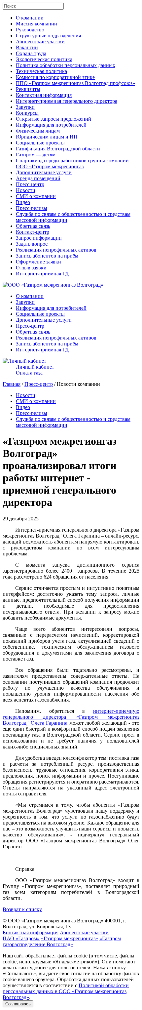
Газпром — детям (35, 154)
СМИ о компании (36, 196)
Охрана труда (31, 53)
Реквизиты (28, 89)
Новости (25, 190)
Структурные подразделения (48, 35)
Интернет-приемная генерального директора (66, 101)
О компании (30, 17)
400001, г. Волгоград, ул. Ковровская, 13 (64, 923)
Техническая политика (41, 71)
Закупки (25, 107)
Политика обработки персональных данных (65, 65)
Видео (23, 202)
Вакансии (27, 47)
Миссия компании (36, 23)
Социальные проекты (40, 142)
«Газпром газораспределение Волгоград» (62, 941)
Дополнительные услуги (44, 172)
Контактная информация (44, 95)
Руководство (30, 29)
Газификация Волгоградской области (58, 148)
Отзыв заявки (31, 267)
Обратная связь (33, 226)
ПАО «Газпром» (21, 938)
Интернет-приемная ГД (42, 273)
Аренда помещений (38, 178)
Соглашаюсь (18, 1003)
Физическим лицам (38, 131)
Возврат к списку (22, 909)
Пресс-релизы (31, 208)
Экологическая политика (44, 59)
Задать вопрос (32, 244)
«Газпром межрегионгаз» (69, 938)
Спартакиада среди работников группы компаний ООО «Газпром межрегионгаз (72, 163)
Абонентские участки (40, 41)
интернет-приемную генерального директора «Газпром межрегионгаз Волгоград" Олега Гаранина (71, 717)
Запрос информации (39, 238)
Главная (11, 384)
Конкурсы (27, 113)
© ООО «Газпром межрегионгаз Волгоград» (53, 920)
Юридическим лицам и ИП (47, 137)
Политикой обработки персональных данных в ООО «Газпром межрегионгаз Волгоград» (66, 991)
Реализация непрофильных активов (56, 250)
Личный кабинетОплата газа (35, 370)
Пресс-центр (30, 184)
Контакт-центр (32, 232)
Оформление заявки (38, 261)
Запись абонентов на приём (47, 256)
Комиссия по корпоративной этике (55, 77)
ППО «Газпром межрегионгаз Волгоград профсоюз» (75, 83)
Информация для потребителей (51, 125)
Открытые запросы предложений (53, 119)
